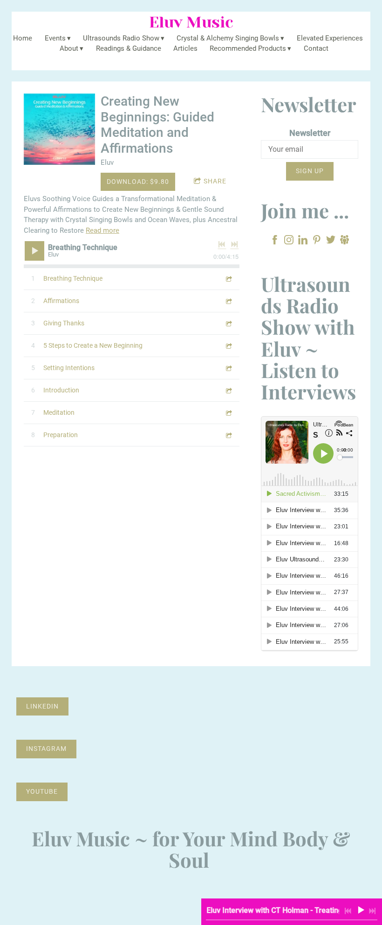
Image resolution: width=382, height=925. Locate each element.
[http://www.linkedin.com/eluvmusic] (302, 241)
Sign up (310, 171)
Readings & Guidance (128, 48)
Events (55, 38)
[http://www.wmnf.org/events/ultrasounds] (344, 241)
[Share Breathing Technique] (228, 278)
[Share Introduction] (228, 390)
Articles (185, 48)
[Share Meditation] (228, 413)
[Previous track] (222, 244)
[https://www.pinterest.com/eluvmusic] (316, 241)
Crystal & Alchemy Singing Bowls (228, 38)
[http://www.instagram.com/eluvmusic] (288, 241)
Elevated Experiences (330, 38)
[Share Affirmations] (228, 301)
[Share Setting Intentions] (228, 368)
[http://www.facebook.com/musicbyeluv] (275, 241)
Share (215, 181)
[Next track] (234, 244)
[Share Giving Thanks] (228, 323)
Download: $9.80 (138, 181)
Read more (102, 230)
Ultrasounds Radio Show (121, 38)
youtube (42, 791)
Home (22, 38)
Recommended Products (248, 48)
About (69, 48)
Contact (316, 48)
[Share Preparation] (228, 435)
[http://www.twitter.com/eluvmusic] (330, 241)
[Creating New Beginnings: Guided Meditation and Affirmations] (59, 129)
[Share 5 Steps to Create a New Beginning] (228, 345)
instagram (46, 748)
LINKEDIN (42, 706)
